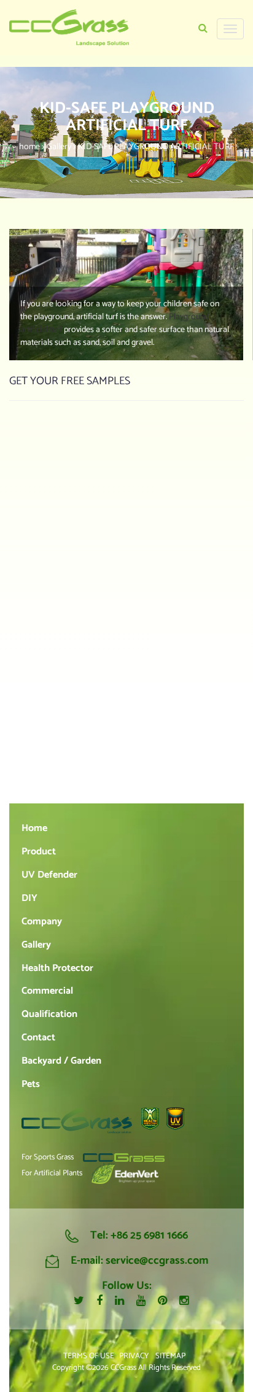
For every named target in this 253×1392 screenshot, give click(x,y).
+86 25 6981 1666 (149, 1235)
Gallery (36, 945)
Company (41, 921)
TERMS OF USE (88, 1356)
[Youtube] (141, 1301)
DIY (29, 898)
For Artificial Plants (51, 1173)
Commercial (47, 991)
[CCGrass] (69, 27)
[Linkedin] (119, 1301)
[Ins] (184, 1302)
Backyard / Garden (61, 1061)
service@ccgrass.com (157, 1260)
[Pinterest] (162, 1301)
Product (38, 851)
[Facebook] (99, 1301)
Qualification (49, 1014)
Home (34, 828)
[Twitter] (79, 1301)
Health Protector (57, 968)
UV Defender (49, 875)
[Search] (203, 28)
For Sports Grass (47, 1158)
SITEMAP (170, 1356)
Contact (38, 1037)
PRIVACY (134, 1356)
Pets (30, 1084)
